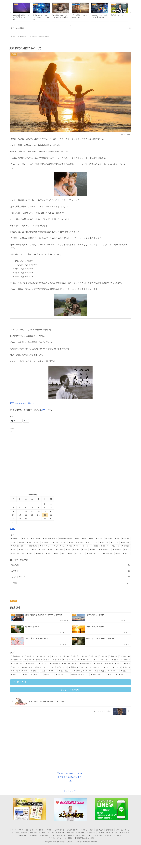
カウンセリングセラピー (75, 832)
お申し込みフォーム (47, 835)
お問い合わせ (61, 835)
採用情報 (108, 835)
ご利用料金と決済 (72, 830)
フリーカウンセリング (105, 832)
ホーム (14, 830)
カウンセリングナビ (123, 830)
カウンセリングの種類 (19, 832)
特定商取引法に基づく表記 (84, 838)
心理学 (15, 601)
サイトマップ (118, 835)
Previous (10, 12)
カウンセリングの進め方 (55, 832)
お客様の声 (22, 835)
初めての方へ (40, 830)
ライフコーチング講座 (95, 835)
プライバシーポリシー (55, 838)
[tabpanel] (22, 12)
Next (130, 12)
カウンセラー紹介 (87, 830)
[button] (130, 28)
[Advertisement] (70, 463)
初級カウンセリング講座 (76, 835)
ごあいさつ (29, 830)
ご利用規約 (69, 838)
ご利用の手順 (90, 832)
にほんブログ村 (70, 791)
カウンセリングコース (37, 832)
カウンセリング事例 (122, 832)
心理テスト (109, 830)
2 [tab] (70, 25)
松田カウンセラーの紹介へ (22, 403)
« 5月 (12, 529)
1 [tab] (67, 25)
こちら (44, 410)
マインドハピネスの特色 (55, 830)
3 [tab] (74, 25)
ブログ (21, 830)
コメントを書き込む (70, 690)
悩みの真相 (99, 830)
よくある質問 (33, 835)
